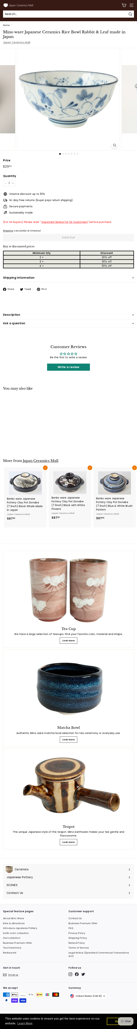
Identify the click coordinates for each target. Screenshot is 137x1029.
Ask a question (14, 323)
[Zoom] (114, 145)
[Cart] (124, 5)
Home (6, 25)
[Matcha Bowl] (68, 688)
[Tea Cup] (68, 589)
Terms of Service (78, 947)
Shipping (8, 230)
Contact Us (75, 918)
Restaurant (9, 952)
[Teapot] (68, 787)
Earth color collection (16, 933)
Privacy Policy (76, 933)
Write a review (69, 367)
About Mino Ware (13, 918)
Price (7, 160)
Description (11, 315)
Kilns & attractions (14, 923)
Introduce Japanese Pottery (20, 928)
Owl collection (11, 938)
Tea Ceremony (12, 947)
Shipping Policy (77, 938)
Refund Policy (76, 943)
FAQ (70, 928)
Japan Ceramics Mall (16, 42)
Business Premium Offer (17, 943)
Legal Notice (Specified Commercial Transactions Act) (98, 954)
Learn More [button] (25, 1023)
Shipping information (19, 278)
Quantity (9, 176)
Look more (68, 640)
